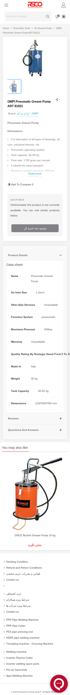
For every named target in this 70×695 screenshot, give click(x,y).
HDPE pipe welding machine (23, 637)
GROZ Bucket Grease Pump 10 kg (35, 535)
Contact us (12, 579)
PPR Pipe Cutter (15, 625)
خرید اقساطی (13, 593)
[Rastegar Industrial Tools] (35, 5)
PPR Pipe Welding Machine (22, 619)
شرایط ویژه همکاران (17, 599)
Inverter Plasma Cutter (19, 657)
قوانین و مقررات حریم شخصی (23, 573)
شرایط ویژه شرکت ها (18, 605)
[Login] (63, 4)
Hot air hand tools (16, 669)
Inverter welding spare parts (22, 663)
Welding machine (16, 651)
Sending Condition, (17, 561)
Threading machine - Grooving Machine (29, 643)
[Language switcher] (63, 16)
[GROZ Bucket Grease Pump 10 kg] (35, 494)
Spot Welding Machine (19, 675)
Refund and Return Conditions (24, 567)
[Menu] (6, 4)
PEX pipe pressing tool (19, 631)
